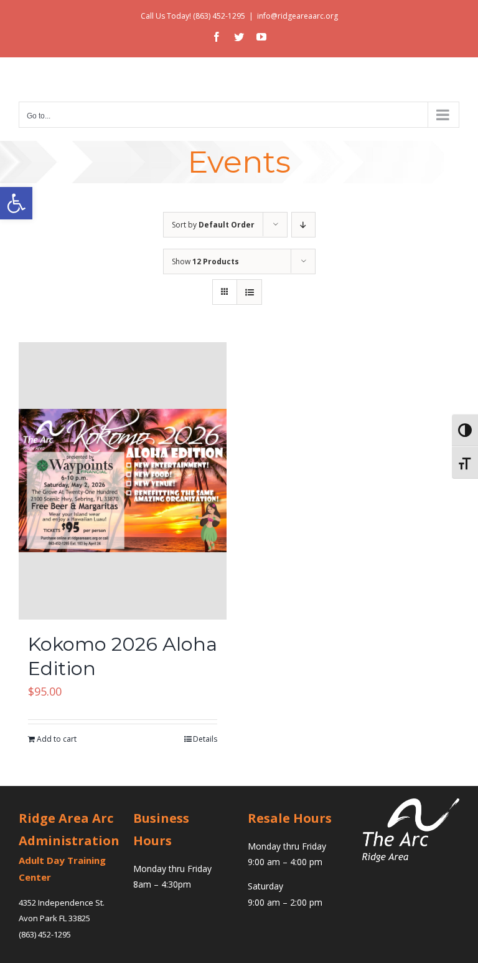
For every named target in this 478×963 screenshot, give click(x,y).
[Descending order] (303, 224)
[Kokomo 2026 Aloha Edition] (123, 481)
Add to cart (57, 739)
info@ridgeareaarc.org (297, 16)
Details (205, 739)
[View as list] (249, 292)
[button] (16, 203)
